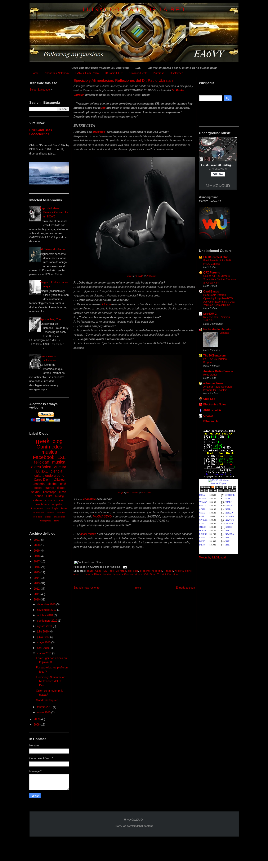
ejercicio (133, 571)
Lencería (39, 483)
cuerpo (49, 487)
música (49, 452)
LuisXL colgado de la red (134, 9)
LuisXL (42, 471)
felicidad (41, 462)
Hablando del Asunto (217, 329)
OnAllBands (211, 291)
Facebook (43, 457)
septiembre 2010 (47, 620)
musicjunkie (45, 521)
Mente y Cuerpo (123, 574)
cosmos (50, 500)
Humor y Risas (92, 574)
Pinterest (158, 73)
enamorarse (59, 517)
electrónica (42, 504)
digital (48, 517)
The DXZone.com (214, 355)
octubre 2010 (45, 615)
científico (61, 512)
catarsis (50, 512)
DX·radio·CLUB (114, 73)
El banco (224, 332)
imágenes (37, 508)
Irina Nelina (132, 492)
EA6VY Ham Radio (87, 73)
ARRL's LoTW (212, 410)
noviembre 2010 (47, 609)
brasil (90, 571)
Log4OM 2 (209, 313)
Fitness (168, 571)
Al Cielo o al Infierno (52, 249)
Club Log (209, 398)
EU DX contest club (215, 257)
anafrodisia (38, 512)
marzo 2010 (44, 653)
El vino (106, 304)
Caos (98, 571)
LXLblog (58, 479)
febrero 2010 (45, 707)
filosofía (157, 571)
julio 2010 (43, 631)
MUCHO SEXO (102, 516)
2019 (37, 550)
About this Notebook (57, 73)
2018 (37, 556)
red (103, 107)
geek (43, 440)
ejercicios (99, 131)
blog (58, 441)
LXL (61, 457)
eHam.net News (213, 383)
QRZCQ (208, 415)
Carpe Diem (42, 479)
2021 (37, 539)
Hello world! (210, 374)
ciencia (56, 471)
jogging (107, 574)
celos (38, 487)
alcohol (52, 483)
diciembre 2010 (46, 604)
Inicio (137, 587)
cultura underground (49, 475)
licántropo (49, 492)
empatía (57, 504)
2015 (37, 572)
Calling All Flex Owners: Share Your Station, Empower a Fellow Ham (220, 279)
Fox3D (139, 276)
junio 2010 (43, 637)
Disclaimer (176, 73)
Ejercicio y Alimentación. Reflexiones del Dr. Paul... (51, 681)
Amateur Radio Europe (218, 371)
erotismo (145, 571)
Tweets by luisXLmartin (213, 557)
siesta (138, 574)
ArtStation (151, 276)
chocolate (89, 499)
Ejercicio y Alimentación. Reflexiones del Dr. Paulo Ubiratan (123, 80)
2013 (37, 583)
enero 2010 (44, 712)
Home (35, 73)
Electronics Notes (214, 404)
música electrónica (48, 464)
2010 (37, 599)
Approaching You (50, 319)
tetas (64, 508)
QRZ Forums (211, 272)
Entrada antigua (185, 587)
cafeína (37, 500)
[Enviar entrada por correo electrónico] (124, 567)
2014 (37, 577)
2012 (37, 588)
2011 (37, 594)
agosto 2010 (45, 626)
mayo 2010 (44, 642)
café (63, 483)
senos (39, 496)
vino (175, 574)
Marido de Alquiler (47, 700)
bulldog (59, 496)
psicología (52, 508)
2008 (37, 724)
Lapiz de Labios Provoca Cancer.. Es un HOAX (54, 212)
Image (130, 276)
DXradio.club (211, 421)
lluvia (62, 492)
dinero (61, 500)
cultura (60, 467)
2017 (37, 561)
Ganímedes (49, 447)
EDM (49, 496)
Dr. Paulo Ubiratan (114, 571)
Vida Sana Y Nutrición (157, 574)
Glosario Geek (138, 73)
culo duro (37, 517)
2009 (37, 719)
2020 (37, 545)
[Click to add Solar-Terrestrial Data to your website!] (219, 477)
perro (56, 521)
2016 (37, 566)
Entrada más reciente (86, 587)
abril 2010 (43, 647)
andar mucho (88, 533)
